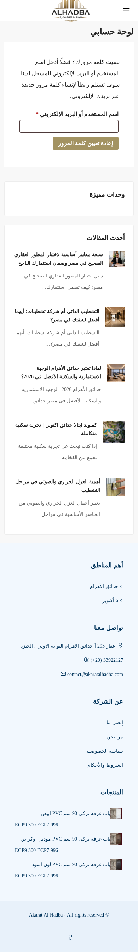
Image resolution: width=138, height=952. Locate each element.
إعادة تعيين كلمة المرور (85, 143)
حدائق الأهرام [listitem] (104, 586)
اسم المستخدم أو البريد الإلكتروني (69, 113)
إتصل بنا (115, 722)
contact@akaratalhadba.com (95, 674)
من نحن (115, 736)
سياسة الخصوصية (104, 751)
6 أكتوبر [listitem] (110, 600)
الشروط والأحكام (105, 765)
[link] (117, 258)
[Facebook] (69, 937)
